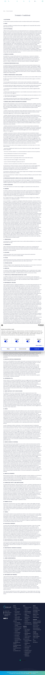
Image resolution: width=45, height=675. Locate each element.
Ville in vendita (35, 607)
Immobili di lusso (36, 614)
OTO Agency (34, 673)
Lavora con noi (35, 637)
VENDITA (34, 605)
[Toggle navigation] (42, 1)
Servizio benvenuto (28, 611)
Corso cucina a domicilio (27, 631)
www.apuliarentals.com (24, 30)
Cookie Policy (18, 673)
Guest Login (17, 1)
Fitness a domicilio (28, 636)
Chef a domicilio (27, 629)
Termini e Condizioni (36, 636)
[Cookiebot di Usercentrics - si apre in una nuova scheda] (39, 325)
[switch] (17, 341)
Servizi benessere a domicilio (28, 634)
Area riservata (35, 642)
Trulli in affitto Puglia (17, 609)
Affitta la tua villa (36, 625)
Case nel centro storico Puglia (17, 618)
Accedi (29, 1)
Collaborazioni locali (17, 650)
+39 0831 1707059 (9, 1)
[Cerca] (24, 1)
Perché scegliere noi (36, 628)
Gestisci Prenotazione (18, 619)
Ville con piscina (17, 622)
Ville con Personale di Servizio (18, 625)
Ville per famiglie (17, 632)
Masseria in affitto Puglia (18, 615)
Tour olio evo (27, 647)
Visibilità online (35, 626)
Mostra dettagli (39, 345)
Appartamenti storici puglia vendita (36, 611)
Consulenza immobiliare (37, 629)
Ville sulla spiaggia (18, 628)
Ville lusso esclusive (18, 626)
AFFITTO (14, 605)
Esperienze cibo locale (27, 644)
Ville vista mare (17, 638)
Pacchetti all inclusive (27, 609)
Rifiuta (8, 348)
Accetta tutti (36, 348)
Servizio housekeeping (27, 615)
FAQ (33, 639)
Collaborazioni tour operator (16, 643)
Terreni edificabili (36, 617)
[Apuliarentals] (22, 5)
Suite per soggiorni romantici (18, 640)
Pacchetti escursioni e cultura (28, 641)
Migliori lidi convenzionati (27, 655)
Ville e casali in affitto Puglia (17, 612)
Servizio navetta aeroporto (27, 618)
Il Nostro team (35, 633)
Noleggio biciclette (28, 622)
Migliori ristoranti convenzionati (28, 653)
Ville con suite (17, 636)
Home (4, 11)
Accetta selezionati (22, 348)
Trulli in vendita (35, 608)
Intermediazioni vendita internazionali (37, 623)
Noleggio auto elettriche (27, 620)
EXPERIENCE (25, 626)
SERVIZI (24, 605)
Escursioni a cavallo (28, 650)
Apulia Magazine (35, 634)
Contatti (34, 640)
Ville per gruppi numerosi (17, 630)
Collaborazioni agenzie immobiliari (17, 646)
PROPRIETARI (35, 619)
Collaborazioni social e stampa (17, 649)
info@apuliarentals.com (5, 1)
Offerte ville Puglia (28, 607)
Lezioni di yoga (27, 637)
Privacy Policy (23, 673)
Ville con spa (17, 635)
